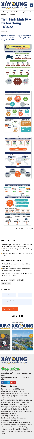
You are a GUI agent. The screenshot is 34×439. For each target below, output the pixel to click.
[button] (31, 336)
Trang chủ (4, 14)
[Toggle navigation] (31, 5)
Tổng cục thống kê (27, 229)
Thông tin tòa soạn (9, 386)
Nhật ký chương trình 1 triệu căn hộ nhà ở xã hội (17, 12)
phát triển (20, 280)
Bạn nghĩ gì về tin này (10, 309)
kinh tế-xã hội (6, 283)
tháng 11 (11, 280)
